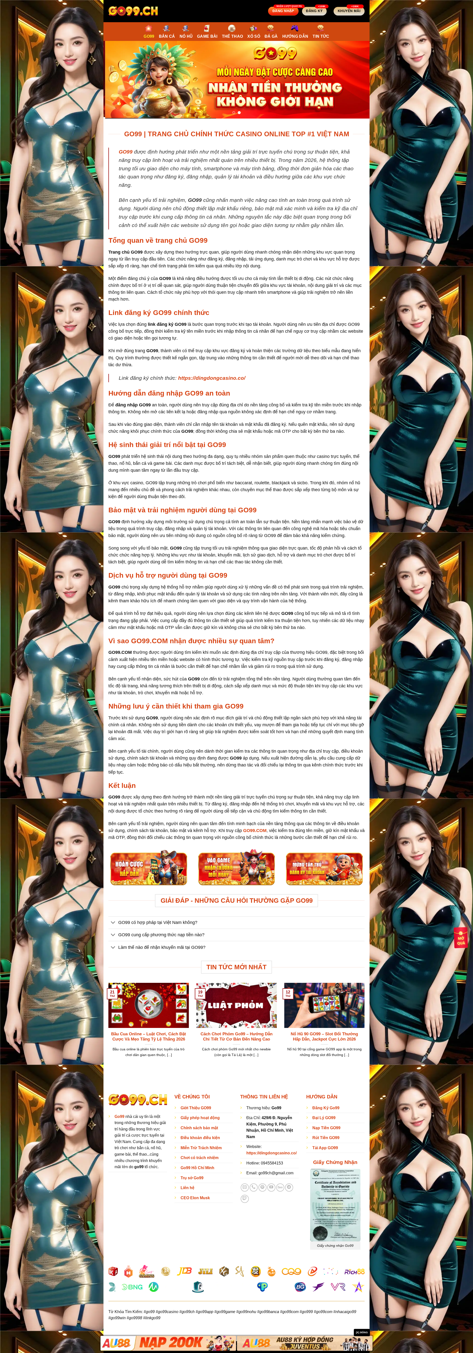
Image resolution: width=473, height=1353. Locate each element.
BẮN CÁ (167, 36)
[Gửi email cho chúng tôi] (245, 1186)
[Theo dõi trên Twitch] (245, 1197)
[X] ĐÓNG (362, 1332)
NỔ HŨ (186, 36)
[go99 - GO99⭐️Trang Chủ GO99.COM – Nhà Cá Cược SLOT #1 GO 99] (133, 11)
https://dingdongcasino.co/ (211, 376)
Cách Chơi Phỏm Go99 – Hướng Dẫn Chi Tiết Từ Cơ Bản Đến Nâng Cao (236, 1035)
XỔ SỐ (253, 36)
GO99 (149, 36)
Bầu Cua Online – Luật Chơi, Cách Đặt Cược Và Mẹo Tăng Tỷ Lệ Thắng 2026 (148, 1035)
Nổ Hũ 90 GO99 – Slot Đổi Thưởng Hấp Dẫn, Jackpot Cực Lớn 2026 (324, 1035)
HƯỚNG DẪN (295, 36)
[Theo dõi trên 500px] (280, 1186)
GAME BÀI (207, 36)
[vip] (461, 937)
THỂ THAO (232, 36)
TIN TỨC (321, 36)
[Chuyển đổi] (113, 921)
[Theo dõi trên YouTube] (271, 1186)
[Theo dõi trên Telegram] (289, 1186)
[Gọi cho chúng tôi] (254, 1186)
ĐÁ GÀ (271, 36)
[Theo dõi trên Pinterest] (262, 1186)
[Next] (358, 79)
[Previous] (115, 79)
